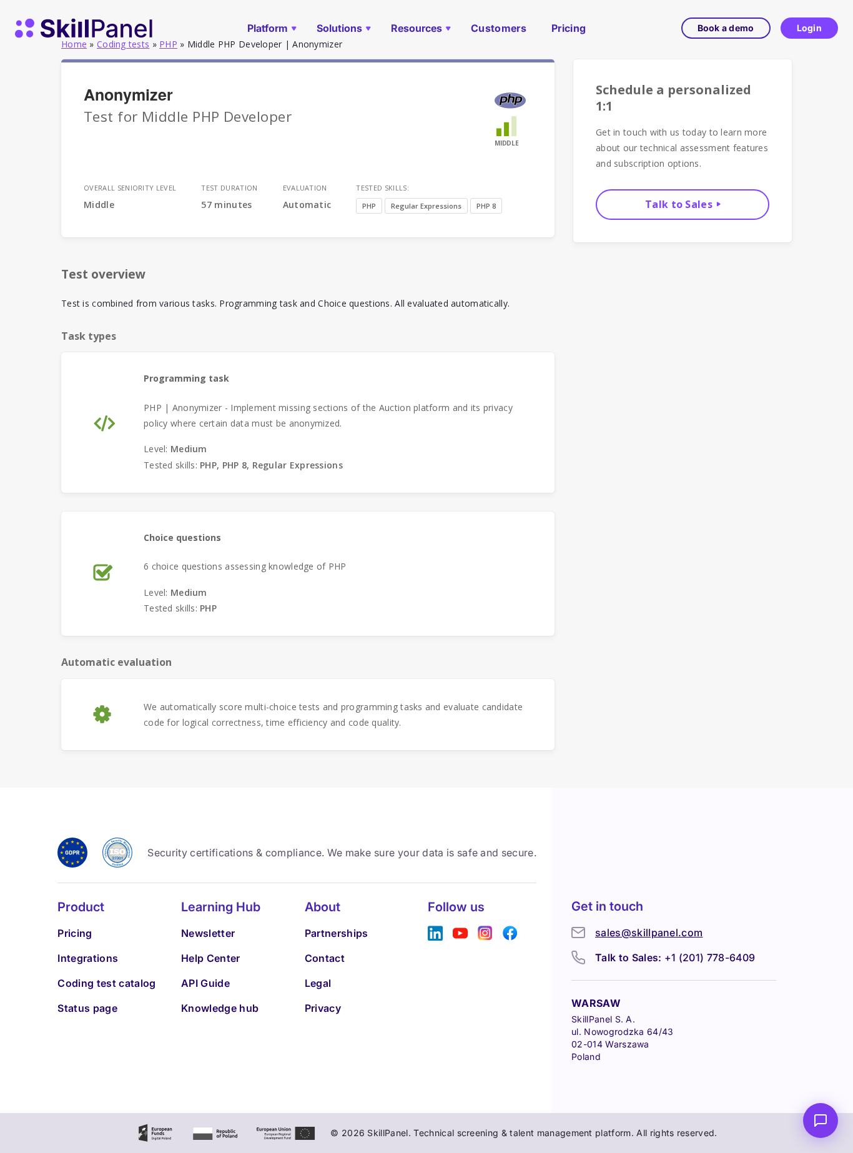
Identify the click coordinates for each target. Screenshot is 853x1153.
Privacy (323, 1008)
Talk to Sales (678, 204)
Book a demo (726, 27)
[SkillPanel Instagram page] (485, 933)
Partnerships (336, 933)
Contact (325, 958)
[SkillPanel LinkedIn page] (435, 933)
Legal (318, 983)
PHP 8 (486, 205)
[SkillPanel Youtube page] (460, 933)
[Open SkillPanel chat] (820, 1120)
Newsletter (208, 933)
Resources (416, 28)
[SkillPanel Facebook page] (510, 933)
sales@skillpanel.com (649, 932)
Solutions (339, 28)
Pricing (568, 28)
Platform (267, 28)
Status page (87, 1008)
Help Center (210, 958)
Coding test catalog (106, 983)
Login (809, 27)
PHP (369, 205)
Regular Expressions (426, 205)
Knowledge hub (220, 1008)
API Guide (205, 983)
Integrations (87, 958)
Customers (498, 28)
